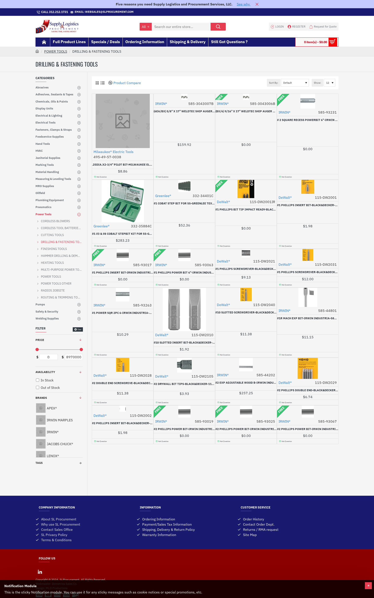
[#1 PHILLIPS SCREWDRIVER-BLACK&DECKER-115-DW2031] (307, 255)
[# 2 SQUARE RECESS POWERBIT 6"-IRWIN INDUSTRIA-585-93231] (307, 101)
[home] (37, 51)
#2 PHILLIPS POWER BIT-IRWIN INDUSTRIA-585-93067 (307, 429)
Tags (39, 463)
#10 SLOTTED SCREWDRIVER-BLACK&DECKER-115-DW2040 (246, 312)
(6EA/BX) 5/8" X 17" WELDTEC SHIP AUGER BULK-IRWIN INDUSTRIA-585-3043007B (184, 111)
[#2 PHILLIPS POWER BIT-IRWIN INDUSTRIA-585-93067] (307, 412)
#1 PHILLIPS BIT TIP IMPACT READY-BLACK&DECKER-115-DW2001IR (246, 209)
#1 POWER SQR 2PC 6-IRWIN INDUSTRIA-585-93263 (122, 313)
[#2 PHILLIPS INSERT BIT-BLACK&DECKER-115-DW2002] (122, 409)
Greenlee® (102, 226)
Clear (79, 329)
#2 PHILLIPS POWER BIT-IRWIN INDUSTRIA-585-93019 (184, 429)
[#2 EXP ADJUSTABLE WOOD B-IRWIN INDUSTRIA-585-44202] (246, 365)
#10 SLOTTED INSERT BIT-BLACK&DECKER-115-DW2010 (184, 342)
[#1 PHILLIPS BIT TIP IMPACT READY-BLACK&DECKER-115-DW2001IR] (246, 189)
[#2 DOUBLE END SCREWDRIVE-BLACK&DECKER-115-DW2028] (122, 365)
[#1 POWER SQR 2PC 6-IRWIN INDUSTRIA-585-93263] (122, 295)
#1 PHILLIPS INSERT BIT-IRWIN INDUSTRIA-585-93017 (122, 272)
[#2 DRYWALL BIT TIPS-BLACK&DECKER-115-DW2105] (184, 365)
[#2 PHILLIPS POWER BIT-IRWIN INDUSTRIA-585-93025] (246, 412)
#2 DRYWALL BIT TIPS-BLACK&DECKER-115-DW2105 (184, 384)
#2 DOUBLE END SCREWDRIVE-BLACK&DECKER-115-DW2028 (122, 383)
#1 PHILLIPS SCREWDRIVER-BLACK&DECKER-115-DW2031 (307, 272)
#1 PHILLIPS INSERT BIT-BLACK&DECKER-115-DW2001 (307, 205)
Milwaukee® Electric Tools (114, 152)
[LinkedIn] (39, 571)
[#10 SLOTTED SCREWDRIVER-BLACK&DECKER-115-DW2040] (246, 294)
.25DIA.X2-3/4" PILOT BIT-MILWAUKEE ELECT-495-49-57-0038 (122, 164)
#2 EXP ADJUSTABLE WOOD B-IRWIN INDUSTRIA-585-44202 (246, 383)
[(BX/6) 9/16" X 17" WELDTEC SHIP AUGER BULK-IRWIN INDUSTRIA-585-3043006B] (246, 97)
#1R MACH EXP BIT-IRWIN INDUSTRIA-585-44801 (307, 318)
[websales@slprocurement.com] (136, 12)
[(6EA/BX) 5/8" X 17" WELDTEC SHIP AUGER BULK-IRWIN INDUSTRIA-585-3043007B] (184, 97)
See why (244, 4)
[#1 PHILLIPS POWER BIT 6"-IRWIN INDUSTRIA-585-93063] (184, 255)
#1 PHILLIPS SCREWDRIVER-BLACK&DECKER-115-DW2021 (246, 269)
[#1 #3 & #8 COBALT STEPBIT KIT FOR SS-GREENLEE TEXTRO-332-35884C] (122, 201)
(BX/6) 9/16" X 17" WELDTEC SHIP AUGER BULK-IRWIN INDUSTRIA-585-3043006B (246, 111)
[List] (102, 83)
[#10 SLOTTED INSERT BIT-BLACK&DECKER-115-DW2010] (184, 309)
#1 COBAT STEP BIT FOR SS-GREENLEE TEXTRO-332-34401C (184, 203)
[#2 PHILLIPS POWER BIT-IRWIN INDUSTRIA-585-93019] (184, 412)
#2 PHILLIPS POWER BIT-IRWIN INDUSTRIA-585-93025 (246, 429)
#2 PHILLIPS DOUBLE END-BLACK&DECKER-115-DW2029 (307, 390)
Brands (41, 398)
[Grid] (97, 83)
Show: (317, 82)
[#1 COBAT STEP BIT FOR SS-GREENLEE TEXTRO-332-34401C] (184, 186)
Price (39, 340)
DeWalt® (223, 202)
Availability (45, 372)
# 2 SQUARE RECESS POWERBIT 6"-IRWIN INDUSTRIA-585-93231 (307, 120)
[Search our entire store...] (218, 27)
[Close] (257, 4)
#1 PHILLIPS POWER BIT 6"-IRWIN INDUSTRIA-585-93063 (184, 272)
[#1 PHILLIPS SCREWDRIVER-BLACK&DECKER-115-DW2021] (246, 253)
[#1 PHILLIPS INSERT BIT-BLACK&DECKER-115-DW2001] (307, 187)
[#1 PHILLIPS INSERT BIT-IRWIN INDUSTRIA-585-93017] (122, 255)
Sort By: (273, 82)
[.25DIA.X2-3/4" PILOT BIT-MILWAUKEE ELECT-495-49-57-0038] (122, 121)
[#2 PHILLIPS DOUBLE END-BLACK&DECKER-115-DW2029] (307, 368)
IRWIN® (161, 103)
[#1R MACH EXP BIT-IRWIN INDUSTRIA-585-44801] (307, 297)
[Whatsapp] (187, 12)
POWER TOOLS (55, 51)
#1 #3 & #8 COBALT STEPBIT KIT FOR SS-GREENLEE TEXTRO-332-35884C (122, 234)
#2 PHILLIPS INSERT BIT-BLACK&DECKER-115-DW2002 (122, 423)
